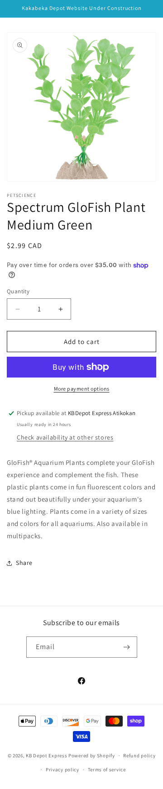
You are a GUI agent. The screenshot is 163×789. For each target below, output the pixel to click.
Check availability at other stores (65, 437)
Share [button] (24, 563)
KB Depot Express (46, 755)
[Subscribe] (127, 647)
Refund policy (139, 755)
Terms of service (107, 769)
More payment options (82, 388)
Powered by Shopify (91, 755)
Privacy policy (62, 769)
